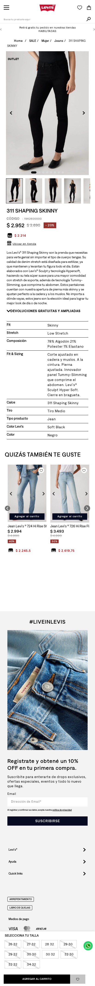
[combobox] (47, 19)
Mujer (45, 41)
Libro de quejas (19, 907)
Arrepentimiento (20, 899)
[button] (21, 245)
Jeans (58, 41)
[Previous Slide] (1, 29)
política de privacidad (62, 810)
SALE (32, 41)
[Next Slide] (94, 29)
